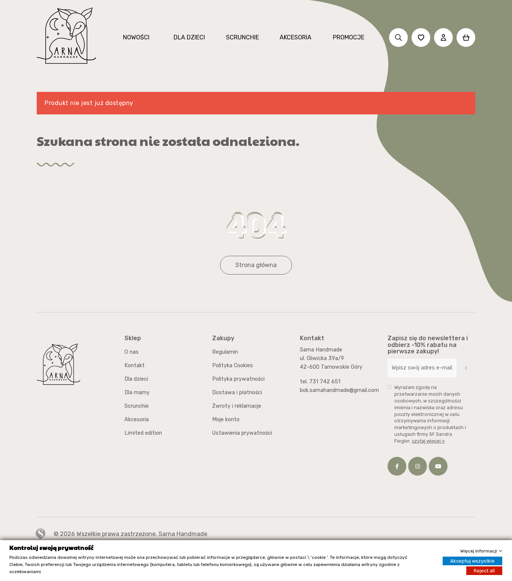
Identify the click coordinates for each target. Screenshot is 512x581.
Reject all (484, 570)
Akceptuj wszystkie (472, 561)
